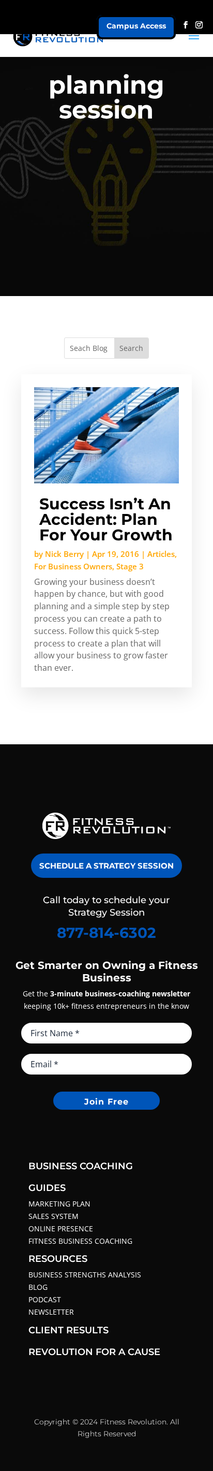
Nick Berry (64, 554)
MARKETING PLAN (59, 1204)
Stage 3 (130, 566)
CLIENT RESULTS (68, 1330)
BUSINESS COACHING (80, 1166)
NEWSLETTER (51, 1312)
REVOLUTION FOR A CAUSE (94, 1352)
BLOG (38, 1287)
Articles (161, 554)
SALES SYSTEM (53, 1216)
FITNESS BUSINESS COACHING (80, 1241)
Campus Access (136, 26)
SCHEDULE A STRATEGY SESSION (106, 866)
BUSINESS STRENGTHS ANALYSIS (84, 1274)
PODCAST (44, 1299)
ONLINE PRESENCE (60, 1228)
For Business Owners (73, 566)
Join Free (106, 1102)
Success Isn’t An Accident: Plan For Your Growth (106, 519)
